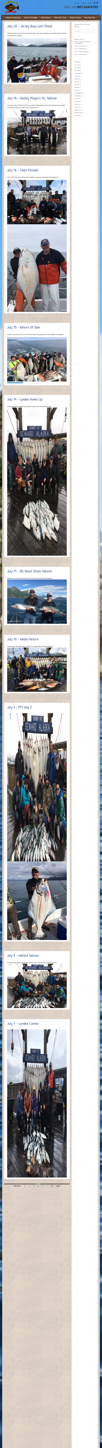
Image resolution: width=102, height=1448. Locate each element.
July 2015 (77, 98)
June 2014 (77, 115)
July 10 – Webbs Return (23, 639)
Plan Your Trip (89, 17)
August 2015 (78, 95)
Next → (59, 1186)
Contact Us (77, 3)
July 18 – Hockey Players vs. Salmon (32, 98)
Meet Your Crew (60, 17)
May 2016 (77, 90)
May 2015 (77, 104)
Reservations (46, 17)
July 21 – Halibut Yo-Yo (80, 46)
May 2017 (77, 81)
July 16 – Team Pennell (22, 170)
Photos (84, 3)
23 (52, 1186)
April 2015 (77, 107)
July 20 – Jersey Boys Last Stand (29, 26)
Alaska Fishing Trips (13, 17)
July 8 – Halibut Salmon (23, 955)
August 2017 (78, 73)
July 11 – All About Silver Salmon (29, 571)
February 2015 (78, 112)
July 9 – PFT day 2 (19, 707)
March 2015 (78, 110)
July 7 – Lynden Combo (22, 1023)
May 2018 (77, 70)
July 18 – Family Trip (80, 54)
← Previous (16, 1186)
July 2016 (77, 84)
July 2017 (77, 76)
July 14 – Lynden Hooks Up (24, 399)
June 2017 (77, 79)
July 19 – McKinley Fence (81, 51)
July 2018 (77, 64)
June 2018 (77, 67)
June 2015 (77, 101)
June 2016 (77, 87)
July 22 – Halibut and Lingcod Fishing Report (83, 42)
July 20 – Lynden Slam (80, 48)
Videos (90, 3)
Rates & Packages (30, 17)
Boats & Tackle (75, 17)
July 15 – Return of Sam (23, 327)
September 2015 (79, 93)
